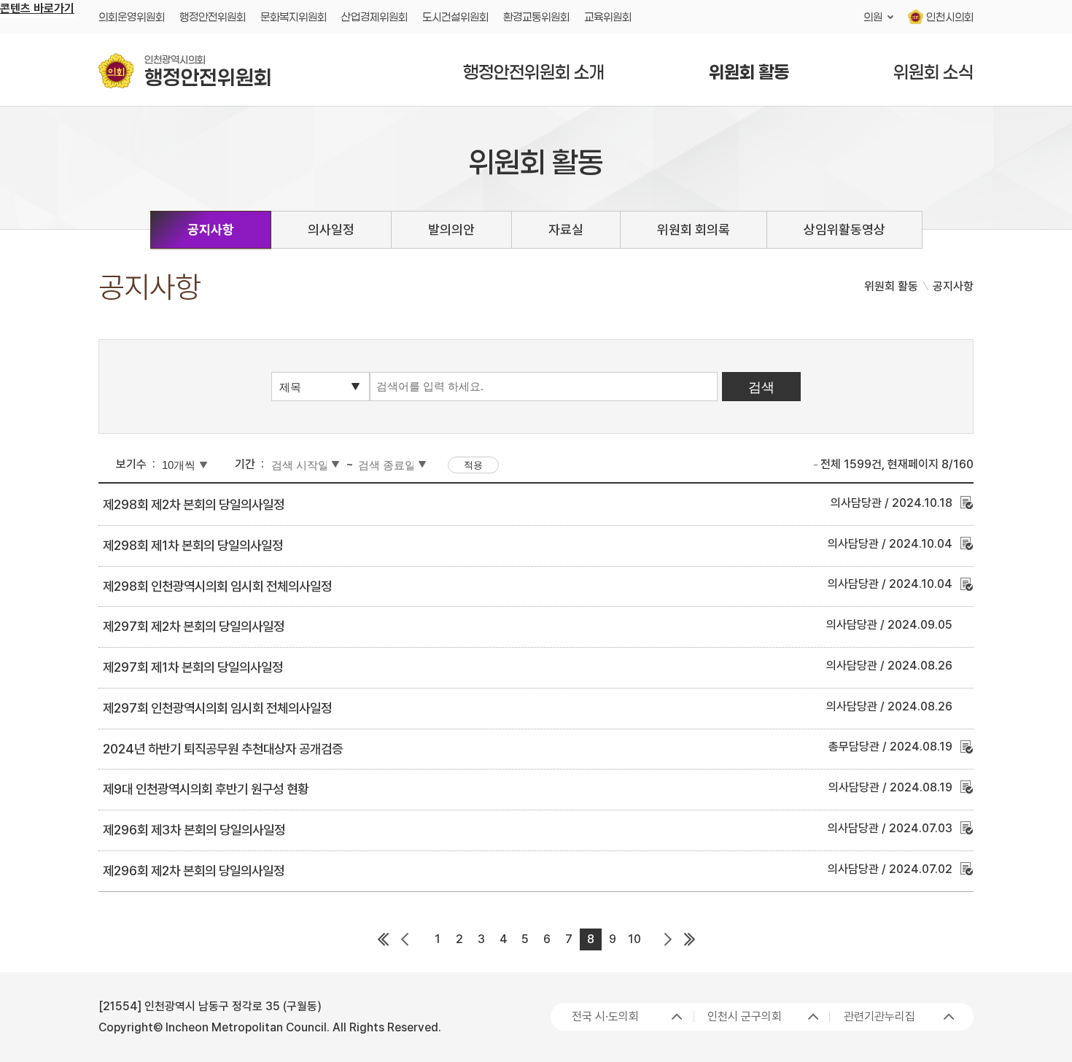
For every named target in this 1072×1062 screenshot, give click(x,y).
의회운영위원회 (131, 16)
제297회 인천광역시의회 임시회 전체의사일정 (217, 708)
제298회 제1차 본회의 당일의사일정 (193, 545)
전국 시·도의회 (605, 1016)
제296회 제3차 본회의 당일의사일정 (194, 829)
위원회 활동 (749, 72)
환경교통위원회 (536, 16)
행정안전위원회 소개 (534, 72)
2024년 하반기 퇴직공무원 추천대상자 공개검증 (223, 748)
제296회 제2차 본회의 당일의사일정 (193, 870)
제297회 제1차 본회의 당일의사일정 (193, 667)
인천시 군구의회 (744, 1016)
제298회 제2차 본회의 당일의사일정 (193, 504)
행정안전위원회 (212, 16)
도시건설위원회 (455, 16)
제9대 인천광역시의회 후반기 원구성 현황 (205, 788)
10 (634, 939)
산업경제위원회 (374, 16)
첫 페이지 (383, 939)
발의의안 (451, 229)
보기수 (131, 464)
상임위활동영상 (844, 229)
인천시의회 (950, 16)
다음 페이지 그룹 (667, 939)
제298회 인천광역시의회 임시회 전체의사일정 (217, 586)
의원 (872, 16)
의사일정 (331, 229)
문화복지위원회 (293, 16)
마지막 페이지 (689, 939)
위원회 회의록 (693, 229)
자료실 (565, 229)
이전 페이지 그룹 (405, 939)
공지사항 (210, 229)
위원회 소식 (933, 72)
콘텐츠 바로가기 (37, 8)
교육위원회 (608, 16)
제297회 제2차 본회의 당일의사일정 (193, 626)
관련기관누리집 (879, 1016)
